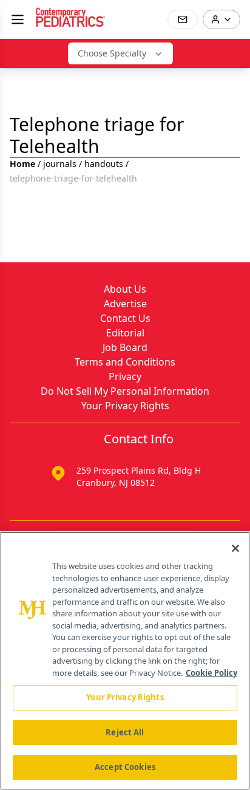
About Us (125, 289)
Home (22, 163)
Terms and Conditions (125, 362)
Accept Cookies (125, 766)
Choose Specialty (112, 53)
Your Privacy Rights (125, 405)
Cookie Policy (211, 672)
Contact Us (125, 318)
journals (59, 163)
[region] (125, 660)
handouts (103, 163)
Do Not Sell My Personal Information (125, 391)
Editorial (125, 332)
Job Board (125, 347)
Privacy (125, 376)
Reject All (125, 732)
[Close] (235, 548)
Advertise (125, 303)
